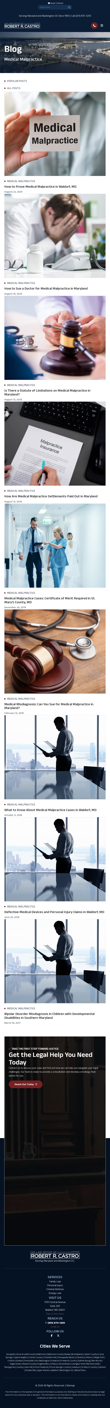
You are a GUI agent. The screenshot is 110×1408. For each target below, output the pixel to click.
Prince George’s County (60, 1367)
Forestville (29, 1360)
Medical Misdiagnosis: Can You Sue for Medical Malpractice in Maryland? (48, 706)
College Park (98, 1357)
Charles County (35, 1357)
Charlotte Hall (50, 1357)
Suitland (102, 1367)
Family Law (55, 1281)
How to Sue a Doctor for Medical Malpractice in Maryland (46, 288)
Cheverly (80, 1357)
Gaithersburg (84, 1360)
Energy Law (55, 1293)
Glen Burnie (96, 1360)
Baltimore (41, 1354)
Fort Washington (42, 1360)
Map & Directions (55, 1313)
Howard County (29, 1364)
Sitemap (70, 1385)
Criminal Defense (55, 1289)
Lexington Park (78, 1364)
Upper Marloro (43, 1370)
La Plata (53, 1364)
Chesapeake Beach (66, 1357)
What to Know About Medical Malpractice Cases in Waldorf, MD (50, 810)
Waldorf (55, 1370)
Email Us (55, 1326)
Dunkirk (19, 1360)
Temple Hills (30, 1370)
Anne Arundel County (26, 1354)
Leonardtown (64, 1364)
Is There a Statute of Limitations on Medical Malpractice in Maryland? (47, 392)
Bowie (67, 1354)
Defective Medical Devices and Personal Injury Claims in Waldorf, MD (54, 912)
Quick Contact (56, 3)
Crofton (11, 1360)
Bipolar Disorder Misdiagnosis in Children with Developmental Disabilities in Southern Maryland (49, 1015)
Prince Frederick (40, 1367)
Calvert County (90, 1354)
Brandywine (77, 1354)
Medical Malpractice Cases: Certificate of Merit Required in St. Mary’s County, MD (49, 600)
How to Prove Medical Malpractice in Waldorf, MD (40, 186)
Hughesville (43, 1364)
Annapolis (10, 1354)
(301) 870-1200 (56, 1322)
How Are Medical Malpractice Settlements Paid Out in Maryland (51, 496)
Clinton (88, 1357)
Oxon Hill (28, 1367)
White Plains (80, 1370)
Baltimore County (55, 1354)
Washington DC (66, 1370)
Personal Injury (55, 1285)
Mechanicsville (92, 1364)
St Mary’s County (89, 1367)
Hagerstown (15, 1364)
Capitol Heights (20, 1357)
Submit (11, 1196)
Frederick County (68, 1360)
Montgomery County (13, 1367)
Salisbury (76, 1367)
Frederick (55, 1360)
